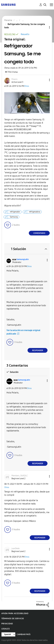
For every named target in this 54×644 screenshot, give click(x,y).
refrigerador (15, 212)
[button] (45, 80)
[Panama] (8, 4)
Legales (5, 629)
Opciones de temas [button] (45, 27)
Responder (37, 350)
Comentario (39, 233)
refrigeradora (34, 212)
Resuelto (25, 34)
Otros (26, 86)
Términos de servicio (12, 618)
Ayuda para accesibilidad (14, 613)
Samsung (14, 217)
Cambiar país (23, 634)
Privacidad (7, 623)
